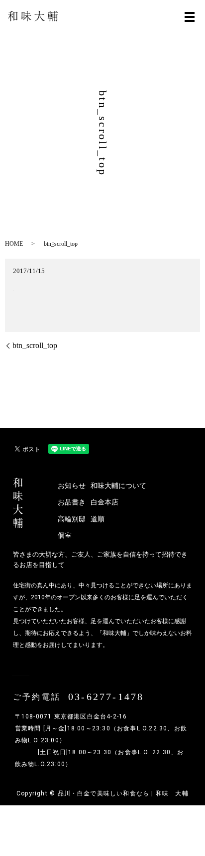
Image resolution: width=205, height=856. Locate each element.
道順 (97, 519)
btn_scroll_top (34, 345)
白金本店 (104, 502)
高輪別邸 (72, 519)
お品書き (72, 502)
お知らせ (72, 486)
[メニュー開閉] (190, 17)
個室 (65, 535)
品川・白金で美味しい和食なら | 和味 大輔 (123, 793)
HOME (14, 243)
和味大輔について (107, 486)
